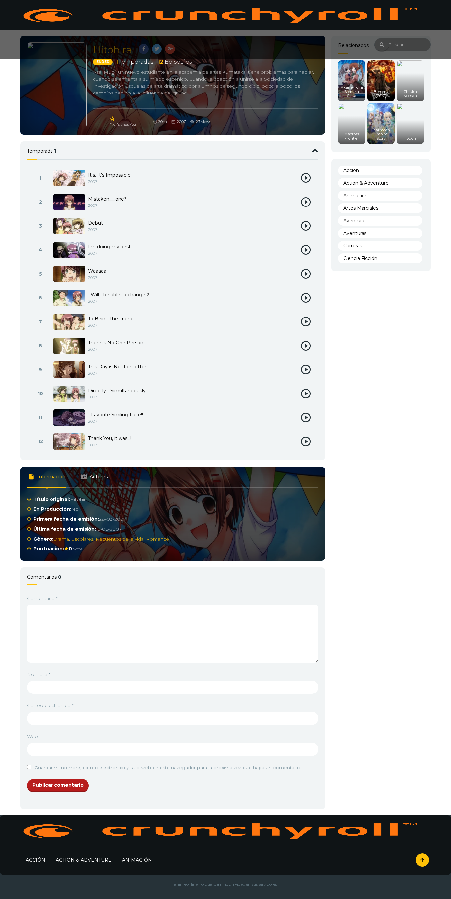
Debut (95, 223)
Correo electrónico (50, 705)
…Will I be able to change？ (119, 295)
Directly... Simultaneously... (118, 390)
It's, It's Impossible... (111, 175)
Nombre (38, 674)
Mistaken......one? (107, 199)
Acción (351, 170)
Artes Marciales (360, 208)
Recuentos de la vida (120, 539)
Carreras (352, 246)
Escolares (82, 539)
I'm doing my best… (111, 247)
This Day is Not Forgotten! (118, 367)
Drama (61, 539)
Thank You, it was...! (109, 438)
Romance (157, 539)
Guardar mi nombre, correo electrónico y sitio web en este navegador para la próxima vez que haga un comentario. (167, 767)
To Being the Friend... (112, 319)
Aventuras (354, 233)
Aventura (353, 221)
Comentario (42, 598)
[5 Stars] (113, 118)
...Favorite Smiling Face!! (115, 415)
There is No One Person (115, 343)
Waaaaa (97, 271)
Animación (355, 196)
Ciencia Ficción (360, 258)
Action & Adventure (366, 183)
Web (32, 736)
